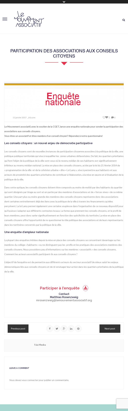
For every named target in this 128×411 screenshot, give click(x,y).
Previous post (18, 328)
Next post (110, 328)
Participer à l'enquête (60, 288)
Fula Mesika (40, 344)
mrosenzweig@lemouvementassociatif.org (64, 300)
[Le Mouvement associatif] (29, 19)
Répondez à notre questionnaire (85, 135)
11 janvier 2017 (19, 117)
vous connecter (30, 380)
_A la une (31, 117)
